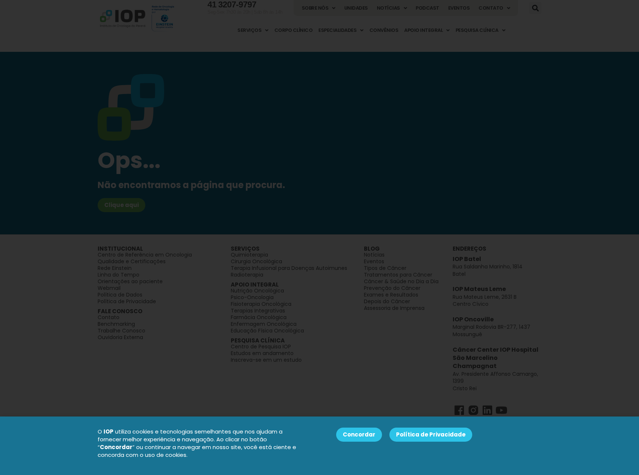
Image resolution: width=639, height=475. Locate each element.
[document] (319, 237)
